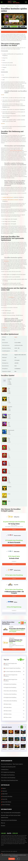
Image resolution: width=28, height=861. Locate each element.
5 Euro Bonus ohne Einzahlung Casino (9, 780)
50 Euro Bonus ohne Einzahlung (10, 700)
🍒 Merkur (3, 788)
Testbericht (14, 561)
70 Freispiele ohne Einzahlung (7, 775)
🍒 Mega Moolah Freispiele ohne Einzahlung (10, 680)
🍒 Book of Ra (4, 799)
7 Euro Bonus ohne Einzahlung (10, 694)
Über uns (3, 823)
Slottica (15, 602)
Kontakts (3, 825)
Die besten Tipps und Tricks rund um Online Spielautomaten (10, 816)
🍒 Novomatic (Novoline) (6, 796)
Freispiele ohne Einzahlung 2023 (8, 766)
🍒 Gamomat (4, 791)
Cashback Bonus (4, 769)
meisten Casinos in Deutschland (16, 150)
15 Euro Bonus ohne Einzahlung (8, 777)
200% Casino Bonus (7, 707)
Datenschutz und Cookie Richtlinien (9, 820)
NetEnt (16, 337)
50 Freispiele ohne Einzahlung (10, 697)
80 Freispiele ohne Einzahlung (10, 684)
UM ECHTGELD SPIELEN (14, 31)
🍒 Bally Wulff (4, 793)
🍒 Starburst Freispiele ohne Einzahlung (12, 668)
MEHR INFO (11, 858)
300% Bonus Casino (7, 710)
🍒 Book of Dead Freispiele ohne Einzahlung (10, 664)
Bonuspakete (4, 327)
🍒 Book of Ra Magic (5, 804)
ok (17, 858)
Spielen (14, 529)
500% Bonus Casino (7, 717)
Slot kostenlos (6, 260)
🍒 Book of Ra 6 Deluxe (6, 802)
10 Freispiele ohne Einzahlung (10, 687)
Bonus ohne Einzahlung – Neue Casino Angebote (12, 764)
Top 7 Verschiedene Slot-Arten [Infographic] (10, 812)
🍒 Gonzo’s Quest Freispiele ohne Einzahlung (10, 675)
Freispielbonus (11, 297)
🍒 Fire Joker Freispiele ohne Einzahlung (12, 671)
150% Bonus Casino (7, 704)
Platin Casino (16, 551)
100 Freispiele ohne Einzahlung (8, 772)
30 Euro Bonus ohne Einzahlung (10, 690)
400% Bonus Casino (8, 714)
